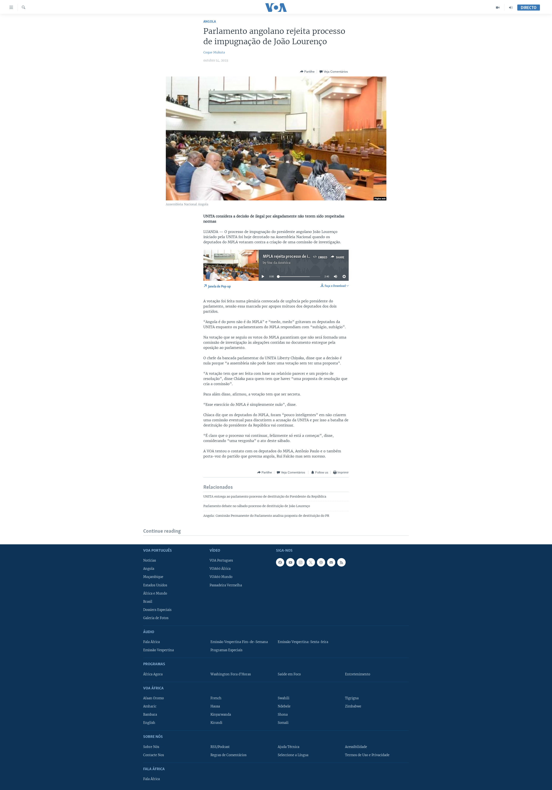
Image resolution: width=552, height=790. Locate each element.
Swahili (283, 698)
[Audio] (510, 7)
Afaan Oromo (153, 698)
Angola (209, 21)
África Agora (153, 674)
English (149, 723)
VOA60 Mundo (221, 577)
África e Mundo (155, 593)
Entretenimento (357, 674)
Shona (283, 715)
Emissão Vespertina (158, 650)
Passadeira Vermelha (226, 585)
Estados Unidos (155, 585)
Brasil (147, 602)
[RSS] (341, 562)
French (215, 698)
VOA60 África (220, 569)
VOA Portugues (221, 561)
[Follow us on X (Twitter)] (311, 562)
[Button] (307, 71)
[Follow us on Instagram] (300, 562)
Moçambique (153, 577)
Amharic (149, 706)
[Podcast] (321, 562)
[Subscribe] (331, 562)
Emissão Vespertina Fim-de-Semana (239, 642)
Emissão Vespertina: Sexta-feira (303, 642)
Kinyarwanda (220, 715)
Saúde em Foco (289, 674)
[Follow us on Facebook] (280, 562)
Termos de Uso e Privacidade (367, 755)
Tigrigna (352, 698)
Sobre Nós (151, 747)
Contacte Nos (153, 755)
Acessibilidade (356, 747)
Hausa (215, 706)
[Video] (497, 7)
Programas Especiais (226, 650)
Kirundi (216, 723)
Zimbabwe (353, 706)
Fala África (151, 642)
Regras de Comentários (228, 755)
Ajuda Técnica (288, 747)
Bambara (150, 715)
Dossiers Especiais (157, 610)
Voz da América (278, 263)
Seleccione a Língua (293, 755)
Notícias (149, 561)
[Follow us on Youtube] (290, 562)
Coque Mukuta (214, 52)
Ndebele (284, 706)
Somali (283, 723)
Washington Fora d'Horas (230, 674)
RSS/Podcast (220, 747)
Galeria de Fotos (155, 618)
